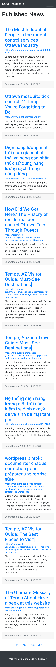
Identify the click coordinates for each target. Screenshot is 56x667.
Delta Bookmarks (13, 3)
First (16, 644)
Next (32, 644)
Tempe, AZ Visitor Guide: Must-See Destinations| (23, 279)
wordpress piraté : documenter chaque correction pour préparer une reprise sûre (26, 468)
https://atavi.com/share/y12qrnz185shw (26, 178)
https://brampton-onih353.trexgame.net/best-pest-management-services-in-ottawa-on (24, 237)
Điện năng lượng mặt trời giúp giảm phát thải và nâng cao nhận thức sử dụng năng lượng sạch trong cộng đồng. (27, 160)
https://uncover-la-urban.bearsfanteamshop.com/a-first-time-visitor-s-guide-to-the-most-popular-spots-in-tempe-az (28, 548)
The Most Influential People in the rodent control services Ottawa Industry (25, 37)
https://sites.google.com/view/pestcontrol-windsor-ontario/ (27, 609)
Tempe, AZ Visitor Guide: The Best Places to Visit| (23, 534)
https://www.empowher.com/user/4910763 (27, 424)
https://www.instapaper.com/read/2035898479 (28, 51)
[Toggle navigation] (50, 4)
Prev (24, 644)
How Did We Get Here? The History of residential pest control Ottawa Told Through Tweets (26, 219)
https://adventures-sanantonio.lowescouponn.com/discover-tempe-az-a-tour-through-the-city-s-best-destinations (27, 293)
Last (40, 644)
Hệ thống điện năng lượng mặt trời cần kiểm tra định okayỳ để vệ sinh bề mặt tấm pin (27, 409)
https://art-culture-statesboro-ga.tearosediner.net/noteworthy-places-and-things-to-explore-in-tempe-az (26, 355)
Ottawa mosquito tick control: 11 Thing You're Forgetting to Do (27, 104)
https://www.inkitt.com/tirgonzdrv (23, 117)
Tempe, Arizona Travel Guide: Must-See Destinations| (28, 343)
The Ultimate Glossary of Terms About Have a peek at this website (28, 598)
